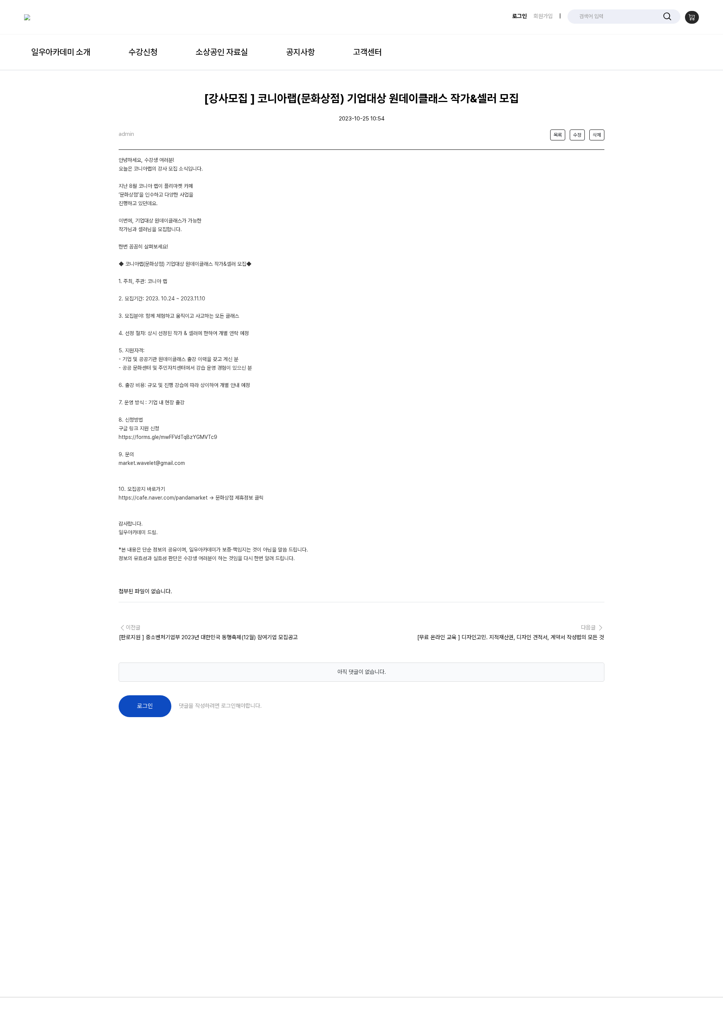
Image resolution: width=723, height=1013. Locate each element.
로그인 (519, 16)
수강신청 (143, 52)
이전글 (208, 633)
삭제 (597, 135)
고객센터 (367, 52)
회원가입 (543, 16)
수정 (577, 135)
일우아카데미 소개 (60, 52)
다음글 (510, 633)
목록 (558, 135)
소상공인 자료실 (222, 52)
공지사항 (300, 52)
